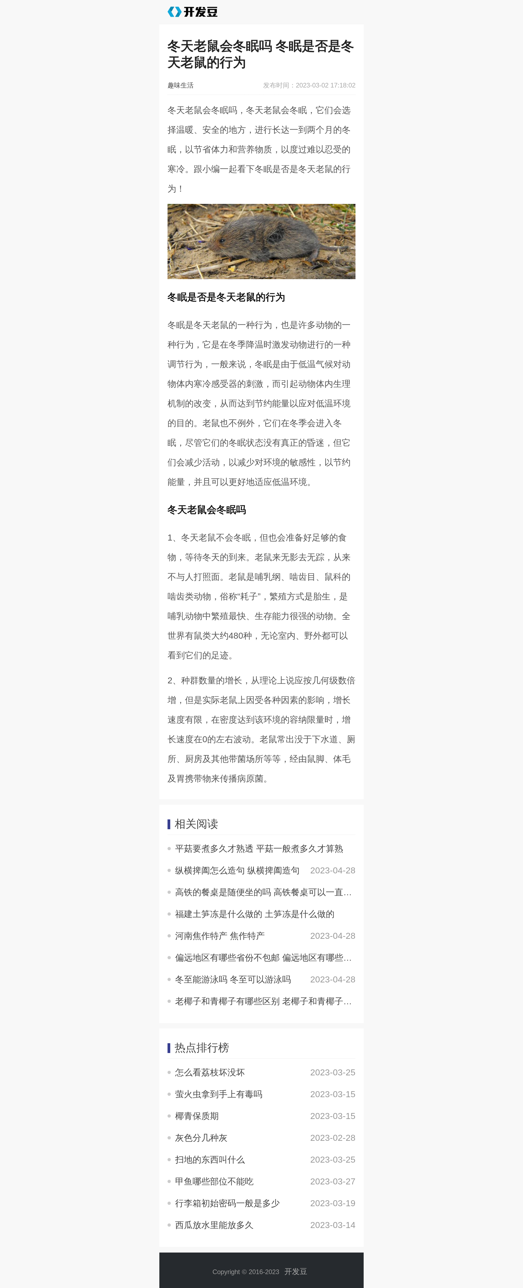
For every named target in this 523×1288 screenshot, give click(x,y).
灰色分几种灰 (201, 1138)
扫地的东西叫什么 (210, 1160)
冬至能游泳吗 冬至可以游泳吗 (233, 979)
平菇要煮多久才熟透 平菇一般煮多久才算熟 (259, 848)
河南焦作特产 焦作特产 (220, 936)
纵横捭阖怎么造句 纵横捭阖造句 (237, 870)
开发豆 (295, 1271)
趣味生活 (181, 85)
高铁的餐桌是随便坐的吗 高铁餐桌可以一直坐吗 (268, 892)
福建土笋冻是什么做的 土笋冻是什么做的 (255, 914)
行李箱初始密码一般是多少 (227, 1203)
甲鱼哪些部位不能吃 (214, 1181)
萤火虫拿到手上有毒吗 (218, 1094)
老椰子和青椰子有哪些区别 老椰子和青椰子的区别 (272, 1001)
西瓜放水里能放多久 (214, 1225)
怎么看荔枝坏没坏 (210, 1072)
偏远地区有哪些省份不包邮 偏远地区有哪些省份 (268, 958)
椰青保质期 (197, 1116)
